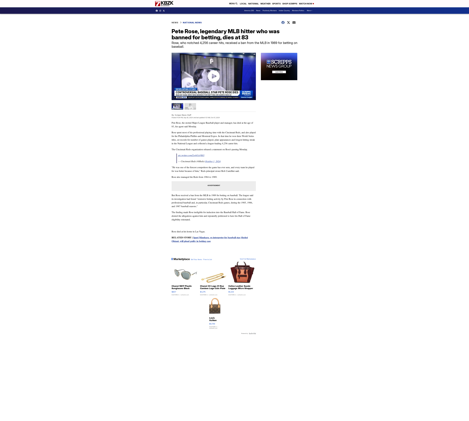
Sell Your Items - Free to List (201, 259)
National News (192, 22)
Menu (232, 4)
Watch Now (306, 3)
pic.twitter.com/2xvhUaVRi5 (191, 155)
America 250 (249, 10)
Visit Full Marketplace (248, 259)
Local (243, 3)
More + (309, 10)
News (258, 10)
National (253, 3)
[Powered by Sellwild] (252, 333)
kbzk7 (157, 11)
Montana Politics (298, 10)
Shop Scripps (289, 3)
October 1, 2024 (213, 161)
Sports (276, 3)
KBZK (164, 11)
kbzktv (160, 11)
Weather (265, 3)
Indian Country (284, 10)
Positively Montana (270, 10)
